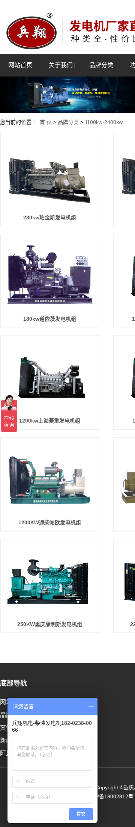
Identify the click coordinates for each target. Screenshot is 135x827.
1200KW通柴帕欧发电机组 (49, 522)
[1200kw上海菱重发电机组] (49, 376)
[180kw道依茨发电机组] (49, 274)
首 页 (46, 122)
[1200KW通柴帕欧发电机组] (49, 477)
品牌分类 (101, 65)
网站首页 (20, 65)
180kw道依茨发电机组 (49, 319)
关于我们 (61, 65)
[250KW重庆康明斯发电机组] (49, 579)
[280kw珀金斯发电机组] (49, 172)
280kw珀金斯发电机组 (49, 217)
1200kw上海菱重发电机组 (49, 421)
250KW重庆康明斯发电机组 (49, 624)
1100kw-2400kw (104, 122)
